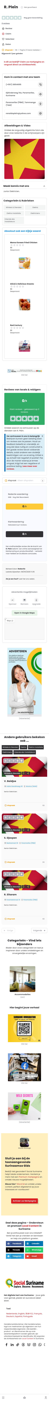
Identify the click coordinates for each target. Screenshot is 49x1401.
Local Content (30, 1225)
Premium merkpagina (29, 1177)
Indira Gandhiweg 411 (15, 786)
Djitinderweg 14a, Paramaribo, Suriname (20, 94)
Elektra (35, 207)
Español (18, 1316)
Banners (24, 604)
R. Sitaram (10, 894)
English (21, 1313)
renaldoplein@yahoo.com (18, 113)
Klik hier (24, 375)
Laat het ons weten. (20, 579)
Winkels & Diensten (13, 207)
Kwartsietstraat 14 (13, 900)
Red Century (16, 325)
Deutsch (10, 1316)
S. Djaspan (10, 837)
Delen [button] (8, 44)
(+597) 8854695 (13, 84)
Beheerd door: (15, 569)
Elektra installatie (14, 213)
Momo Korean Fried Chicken (23, 242)
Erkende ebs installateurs (10, 220)
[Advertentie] (24, 718)
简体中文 (29, 1313)
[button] (3, 1397)
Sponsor (12, 604)
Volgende (37, 930)
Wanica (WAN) (31, 786)
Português (28, 1316)
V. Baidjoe (10, 781)
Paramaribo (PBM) (28, 843)
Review (8, 28)
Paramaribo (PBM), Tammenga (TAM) (21, 103)
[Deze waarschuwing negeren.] (42, 436)
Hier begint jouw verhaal (24, 1007)
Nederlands (11, 1313)
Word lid (21, 1184)
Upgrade (36, 604)
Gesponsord (14, 250)
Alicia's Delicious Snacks (22, 284)
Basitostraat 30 (12, 843)
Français (38, 1313)
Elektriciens (35, 213)
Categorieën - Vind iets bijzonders (24, 942)
